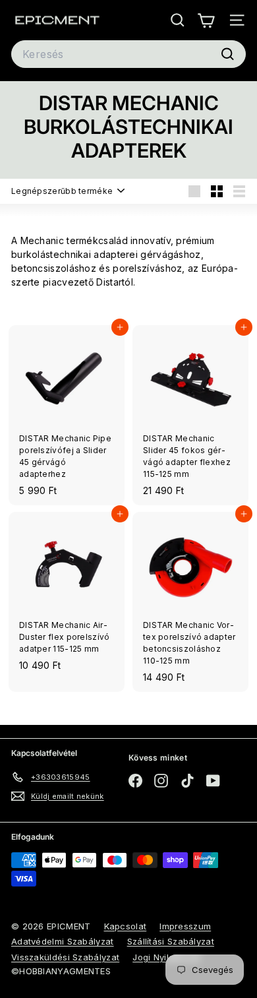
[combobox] (128, 54)
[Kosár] (205, 20)
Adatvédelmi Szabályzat (62, 941)
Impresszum (185, 926)
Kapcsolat (125, 926)
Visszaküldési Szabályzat (65, 957)
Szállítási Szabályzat (170, 941)
